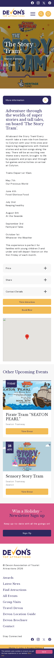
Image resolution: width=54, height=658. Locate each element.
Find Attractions (14, 590)
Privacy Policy (34, 648)
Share (9, 279)
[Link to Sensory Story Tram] (27, 456)
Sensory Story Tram (24, 476)
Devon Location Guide (19, 614)
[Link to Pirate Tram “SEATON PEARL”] (27, 395)
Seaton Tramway (13, 58)
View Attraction (27, 302)
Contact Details (14, 291)
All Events (10, 596)
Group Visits (12, 602)
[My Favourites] (48, 14)
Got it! (44, 652)
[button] (27, 337)
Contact (8, 626)
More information (15, 100)
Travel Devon (13, 608)
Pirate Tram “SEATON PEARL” (27, 416)
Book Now (27, 310)
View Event (27, 431)
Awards (8, 577)
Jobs (21, 648)
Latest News (11, 583)
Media (12, 648)
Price (8, 268)
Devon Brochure (15, 620)
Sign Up (27, 533)
